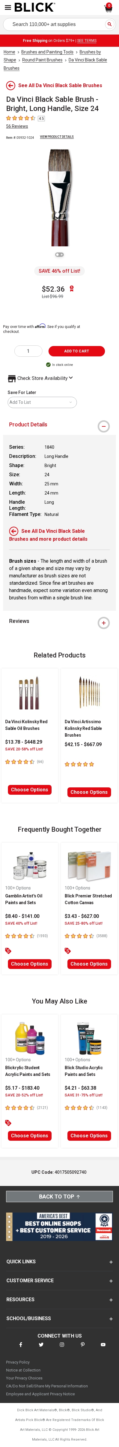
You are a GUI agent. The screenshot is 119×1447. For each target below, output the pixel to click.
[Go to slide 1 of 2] (57, 254)
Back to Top (56, 1196)
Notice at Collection (23, 1370)
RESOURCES (20, 1299)
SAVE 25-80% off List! (84, 923)
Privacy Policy (18, 1362)
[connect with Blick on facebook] (21, 1348)
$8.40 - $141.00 (22, 916)
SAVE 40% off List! (21, 923)
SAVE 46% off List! (59, 271)
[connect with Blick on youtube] (103, 1348)
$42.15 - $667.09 (83, 744)
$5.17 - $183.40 (22, 1088)
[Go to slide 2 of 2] (62, 254)
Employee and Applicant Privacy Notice (40, 1394)
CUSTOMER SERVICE (30, 1280)
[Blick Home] (35, 7)
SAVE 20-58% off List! (24, 749)
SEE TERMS (86, 41)
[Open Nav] (8, 7)
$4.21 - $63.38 (80, 1088)
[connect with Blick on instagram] (62, 1348)
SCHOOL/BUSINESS (28, 1318)
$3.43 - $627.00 (82, 916)
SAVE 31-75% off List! (84, 1095)
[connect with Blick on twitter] (41, 1348)
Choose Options (29, 790)
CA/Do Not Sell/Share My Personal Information (47, 1386)
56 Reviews (17, 126)
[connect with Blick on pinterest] (83, 1348)
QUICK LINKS (21, 1262)
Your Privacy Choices (24, 1378)
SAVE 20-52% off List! (24, 1095)
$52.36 (53, 289)
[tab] (59, 424)
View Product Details (57, 136)
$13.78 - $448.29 (23, 742)
